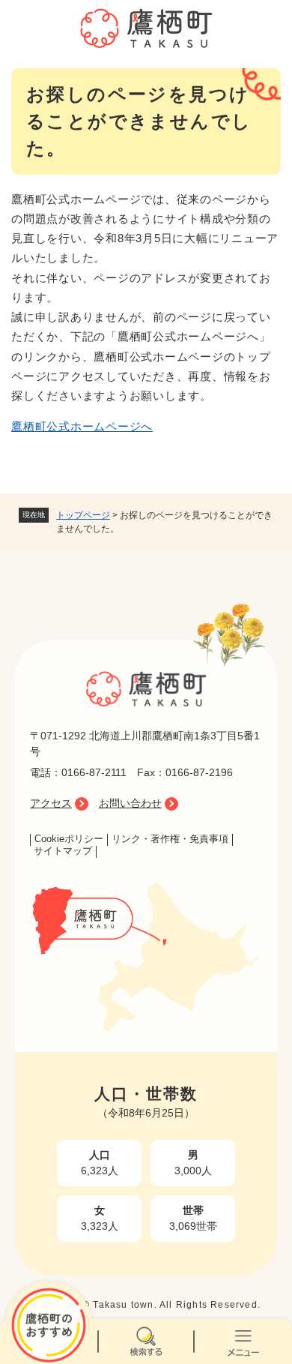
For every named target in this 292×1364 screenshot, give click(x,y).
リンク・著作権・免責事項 (170, 839)
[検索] (146, 1341)
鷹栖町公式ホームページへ (82, 426)
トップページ (83, 515)
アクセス (51, 803)
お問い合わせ (130, 803)
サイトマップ (63, 851)
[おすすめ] (48, 1341)
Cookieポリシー (68, 839)
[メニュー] (243, 1341)
